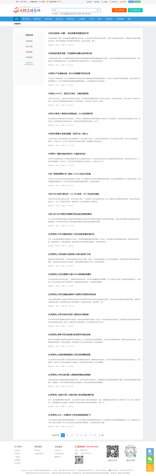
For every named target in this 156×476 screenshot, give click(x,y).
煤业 (89, 14)
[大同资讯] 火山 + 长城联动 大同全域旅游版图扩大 (69, 415)
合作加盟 (17, 463)
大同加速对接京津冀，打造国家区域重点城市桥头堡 (70, 53)
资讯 (129, 19)
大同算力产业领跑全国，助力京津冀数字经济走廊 (69, 73)
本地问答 (109, 19)
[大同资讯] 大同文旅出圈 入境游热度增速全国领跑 (69, 375)
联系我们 (17, 453)
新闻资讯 (29, 63)
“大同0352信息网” (39, 470)
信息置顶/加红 (59, 453)
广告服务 (17, 457)
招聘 (79, 14)
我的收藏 (96, 2)
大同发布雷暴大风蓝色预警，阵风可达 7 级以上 (68, 134)
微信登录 (137, 1)
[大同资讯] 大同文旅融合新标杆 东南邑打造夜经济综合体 (72, 294)
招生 (100, 19)
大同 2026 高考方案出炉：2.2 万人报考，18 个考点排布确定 (73, 194)
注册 (121, 2)
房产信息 (26, 19)
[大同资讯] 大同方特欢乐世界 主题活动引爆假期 (68, 314)
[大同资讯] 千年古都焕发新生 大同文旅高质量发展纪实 (71, 234)
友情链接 (17, 460)
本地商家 (120, 19)
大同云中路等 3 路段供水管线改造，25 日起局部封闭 (70, 114)
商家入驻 (137, 10)
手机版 (105, 2)
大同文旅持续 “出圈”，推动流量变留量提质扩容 (68, 33)
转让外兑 (59, 19)
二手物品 (81, 19)
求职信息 (48, 19)
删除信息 (58, 457)
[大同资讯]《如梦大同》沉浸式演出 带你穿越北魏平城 (71, 395)
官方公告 (29, 46)
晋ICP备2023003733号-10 (67, 470)
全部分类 (29, 41)
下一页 (101, 435)
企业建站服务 (38, 453)
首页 (17, 19)
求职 (83, 14)
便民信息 (70, 19)
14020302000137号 (126, 470)
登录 (124, 2)
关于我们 (17, 450)
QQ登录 (131, 1)
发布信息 (121, 10)
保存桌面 (89, 2)
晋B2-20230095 (101, 470)
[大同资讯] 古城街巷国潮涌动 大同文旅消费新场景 (69, 355)
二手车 (91, 19)
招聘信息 (37, 19)
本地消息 (29, 52)
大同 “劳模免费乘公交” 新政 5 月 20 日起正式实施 (69, 174)
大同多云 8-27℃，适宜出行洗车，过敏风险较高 (68, 93)
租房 (86, 14)
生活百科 (29, 57)
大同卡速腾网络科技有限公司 (69, 14)
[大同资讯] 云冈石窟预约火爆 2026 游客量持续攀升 (69, 274)
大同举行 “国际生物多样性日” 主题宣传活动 (66, 154)
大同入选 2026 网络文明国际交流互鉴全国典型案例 (70, 214)
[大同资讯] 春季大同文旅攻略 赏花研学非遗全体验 (69, 334)
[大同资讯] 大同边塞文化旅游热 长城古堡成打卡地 (69, 254)
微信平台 (114, 2)
